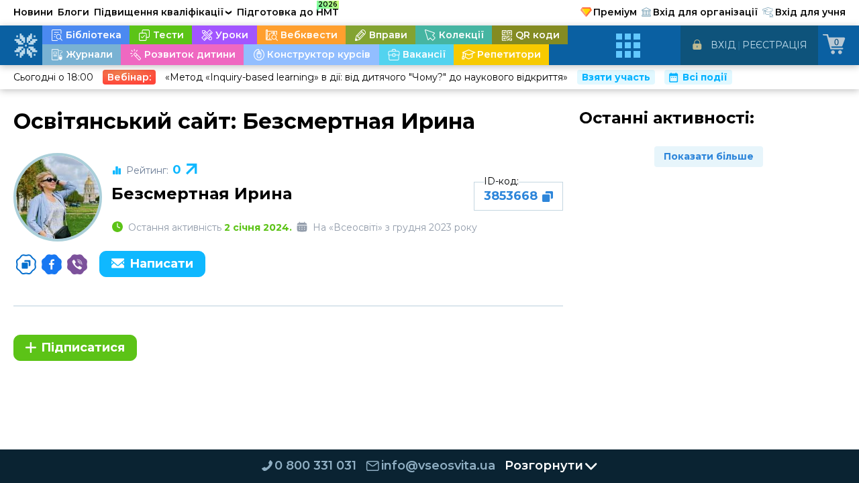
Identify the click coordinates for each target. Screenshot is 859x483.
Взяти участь (616, 77)
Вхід (723, 45)
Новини (33, 12)
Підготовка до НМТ (288, 10)
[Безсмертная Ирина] (57, 197)
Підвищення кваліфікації (163, 12)
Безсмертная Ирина (201, 193)
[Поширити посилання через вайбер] (77, 264)
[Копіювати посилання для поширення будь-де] (26, 264)
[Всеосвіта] (25, 46)
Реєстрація (774, 45)
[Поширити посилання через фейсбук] (52, 264)
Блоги (73, 12)
